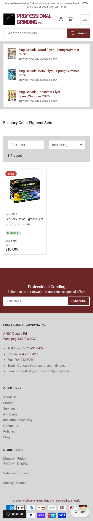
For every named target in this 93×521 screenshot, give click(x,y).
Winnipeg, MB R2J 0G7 (19, 339)
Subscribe (78, 301)
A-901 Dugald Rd (15, 334)
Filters (20, 145)
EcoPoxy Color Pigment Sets (24, 219)
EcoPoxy (11, 213)
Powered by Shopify (68, 500)
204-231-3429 (28, 354)
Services (9, 408)
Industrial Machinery (17, 420)
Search (82, 33)
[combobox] (46, 33)
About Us (10, 397)
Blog (6, 437)
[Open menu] (85, 19)
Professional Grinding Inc (38, 500)
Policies (9, 431)
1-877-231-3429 (32, 348)
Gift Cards (10, 414)
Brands (8, 403)
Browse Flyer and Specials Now (37, 58)
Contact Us (11, 426)
